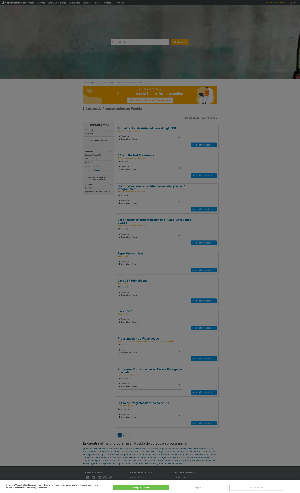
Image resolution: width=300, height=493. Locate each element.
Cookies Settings (257, 487)
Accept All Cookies (141, 487)
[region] (150, 486)
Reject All (199, 487)
